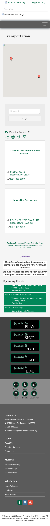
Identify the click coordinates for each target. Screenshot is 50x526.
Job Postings (20, 246)
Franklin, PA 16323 (21, 423)
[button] (39, 77)
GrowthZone (33, 518)
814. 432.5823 (12, 427)
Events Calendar (31, 243)
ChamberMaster (21, 521)
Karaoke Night (17, 306)
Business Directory (15, 243)
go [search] (26, 118)
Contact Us (32, 246)
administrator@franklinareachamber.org (21, 431)
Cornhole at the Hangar (21, 293)
